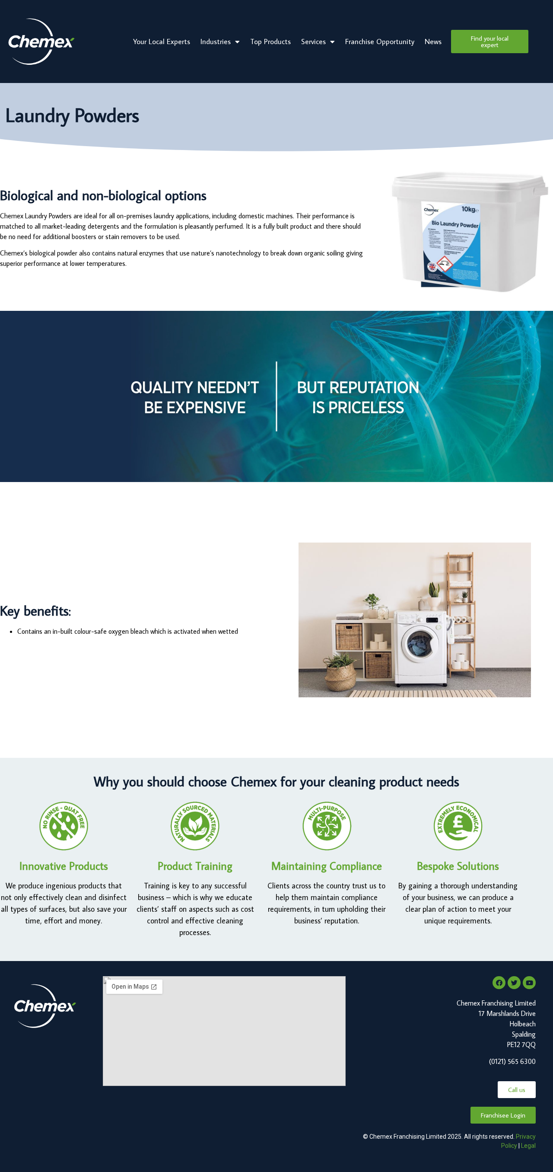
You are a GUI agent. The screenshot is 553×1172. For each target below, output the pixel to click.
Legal (528, 1145)
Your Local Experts (161, 41)
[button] (489, 41)
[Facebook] (499, 982)
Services (313, 41)
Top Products (270, 41)
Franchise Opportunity (379, 41)
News (433, 41)
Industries (215, 41)
